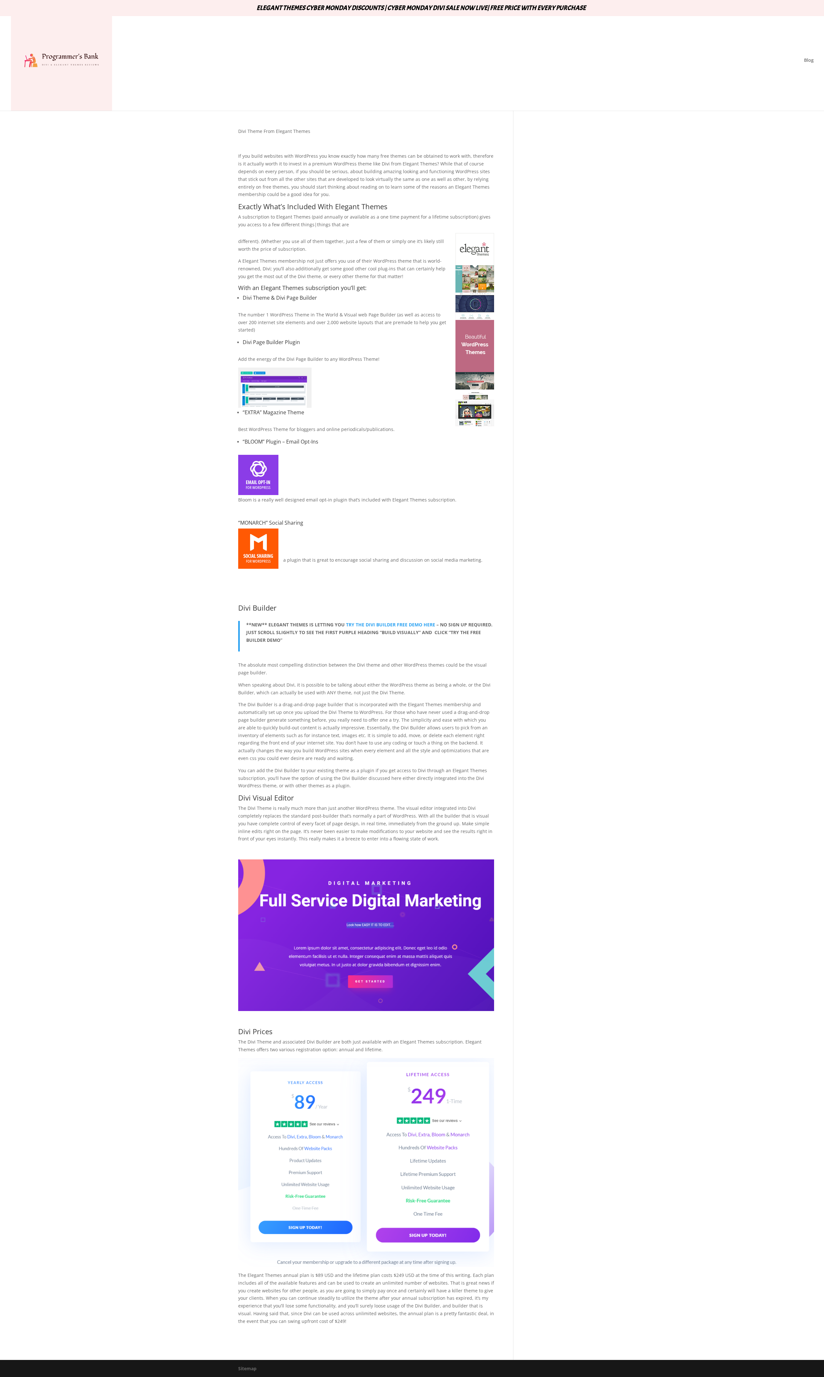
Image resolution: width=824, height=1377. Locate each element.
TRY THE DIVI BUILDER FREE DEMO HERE (390, 625)
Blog (809, 60)
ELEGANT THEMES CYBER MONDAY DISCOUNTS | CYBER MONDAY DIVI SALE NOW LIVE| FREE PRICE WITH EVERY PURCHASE (421, 8)
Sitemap (247, 1368)
